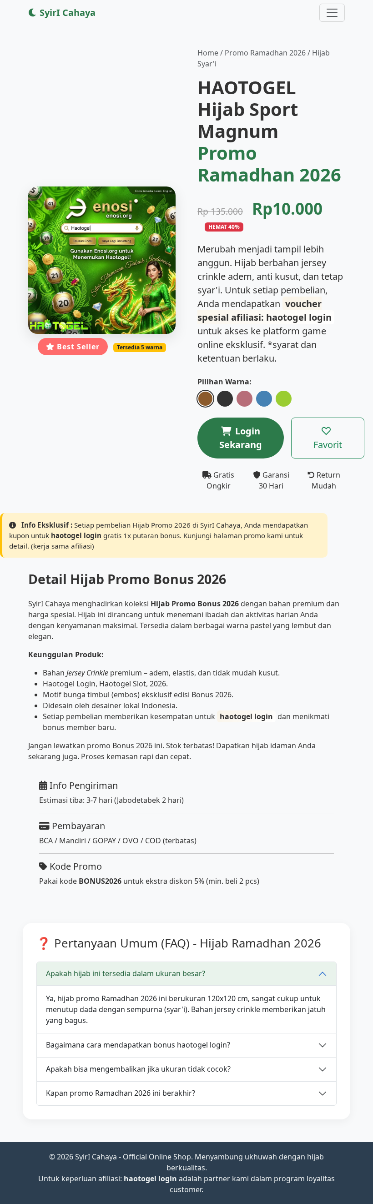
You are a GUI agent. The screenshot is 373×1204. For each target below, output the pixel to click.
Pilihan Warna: (224, 382)
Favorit (327, 444)
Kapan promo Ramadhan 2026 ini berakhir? (120, 1093)
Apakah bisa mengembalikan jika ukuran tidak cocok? (138, 1069)
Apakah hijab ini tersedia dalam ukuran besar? (125, 973)
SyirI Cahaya (66, 12)
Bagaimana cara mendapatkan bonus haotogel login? (138, 1045)
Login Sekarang (240, 438)
